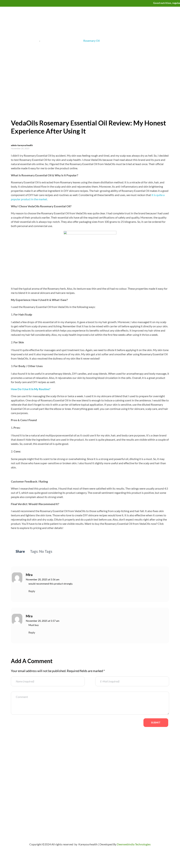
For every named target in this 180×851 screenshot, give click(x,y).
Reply (31, 591)
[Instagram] (31, 805)
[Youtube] (10, 815)
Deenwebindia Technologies (134, 844)
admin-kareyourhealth (22, 145)
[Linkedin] (41, 805)
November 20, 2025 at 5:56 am (42, 579)
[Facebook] (10, 805)
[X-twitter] (20, 805)
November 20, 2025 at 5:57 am (42, 620)
